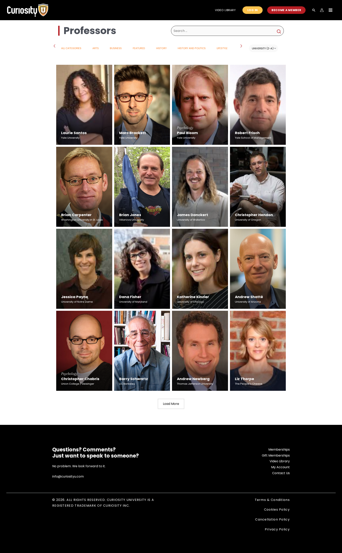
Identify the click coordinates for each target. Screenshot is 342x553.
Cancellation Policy (272, 519)
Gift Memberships (276, 455)
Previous (55, 46)
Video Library (280, 461)
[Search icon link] (314, 10)
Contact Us (281, 473)
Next (242, 46)
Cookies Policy (277, 509)
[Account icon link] (322, 10)
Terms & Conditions (272, 500)
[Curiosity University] (27, 10)
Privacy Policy (277, 529)
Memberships (279, 449)
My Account (280, 467)
